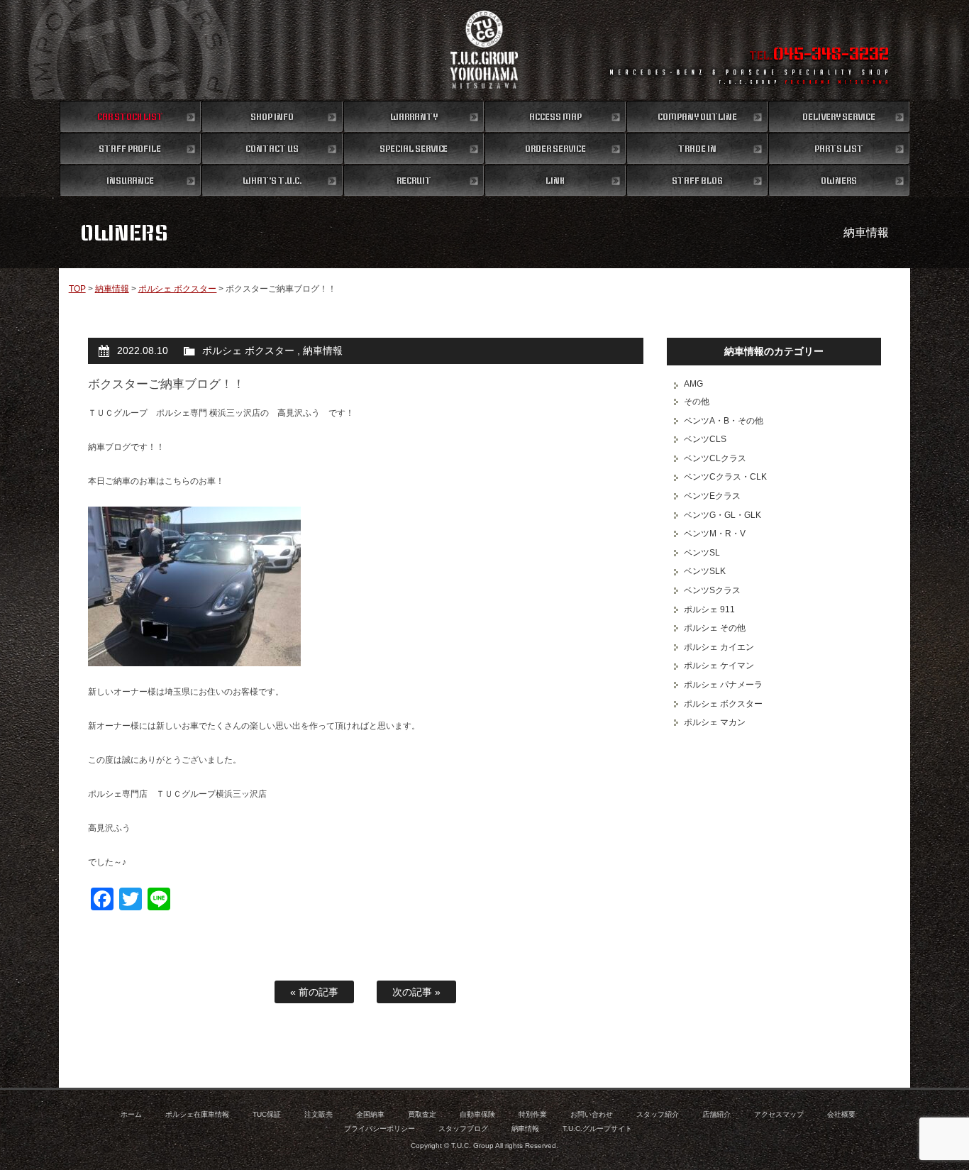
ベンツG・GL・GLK (722, 515)
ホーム (131, 1114)
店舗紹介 (716, 1114)
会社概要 (841, 1114)
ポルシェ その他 (715, 628)
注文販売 (318, 1114)
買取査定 (422, 1114)
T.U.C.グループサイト (597, 1128)
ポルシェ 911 (709, 609)
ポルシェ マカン (715, 722)
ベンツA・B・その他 (723, 421)
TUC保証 (267, 1114)
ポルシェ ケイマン (719, 665)
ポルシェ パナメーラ (723, 685)
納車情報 (112, 289)
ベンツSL (702, 553)
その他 (696, 402)
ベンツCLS (705, 439)
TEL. (819, 55)
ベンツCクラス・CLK (725, 477)
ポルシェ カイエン (719, 647)
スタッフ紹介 (657, 1114)
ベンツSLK (705, 571)
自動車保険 (477, 1114)
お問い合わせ (591, 1114)
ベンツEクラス (712, 496)
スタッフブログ (463, 1128)
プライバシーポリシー (379, 1128)
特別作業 (533, 1114)
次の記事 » (416, 992)
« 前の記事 (314, 992)
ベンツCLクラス (715, 458)
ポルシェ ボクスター (177, 289)
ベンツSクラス (712, 590)
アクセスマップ (779, 1114)
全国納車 (370, 1114)
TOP (77, 289)
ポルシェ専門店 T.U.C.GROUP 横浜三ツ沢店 (485, 49)
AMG (693, 384)
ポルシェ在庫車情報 (197, 1114)
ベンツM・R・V (715, 534)
